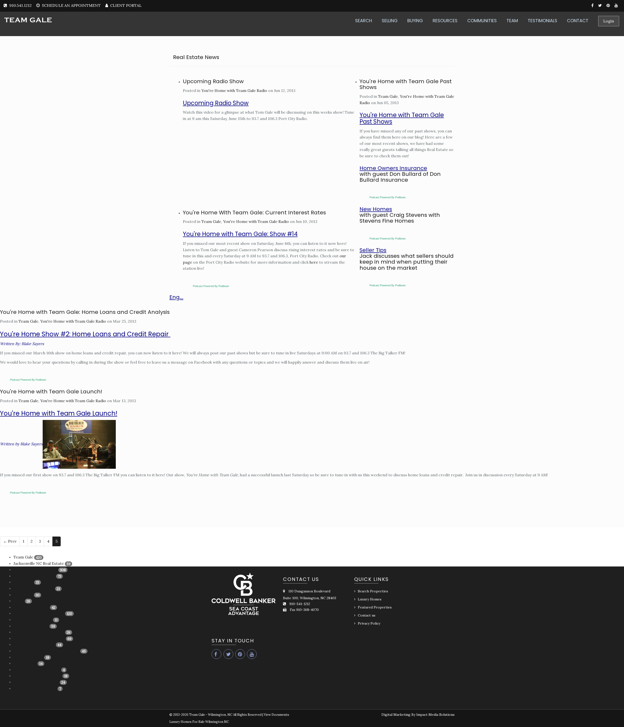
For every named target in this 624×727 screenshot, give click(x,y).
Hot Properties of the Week (39, 638)
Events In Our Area (31, 607)
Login (608, 21)
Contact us (366, 615)
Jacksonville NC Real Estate (38, 563)
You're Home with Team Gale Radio (234, 90)
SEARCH (363, 21)
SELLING (390, 21)
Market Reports (28, 657)
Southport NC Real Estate (37, 675)
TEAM (512, 21)
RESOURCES (445, 21)
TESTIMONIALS (542, 21)
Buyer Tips (23, 581)
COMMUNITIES (482, 21)
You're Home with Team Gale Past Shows (406, 84)
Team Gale (211, 221)
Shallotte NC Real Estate (36, 681)
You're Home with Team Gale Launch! (51, 391)
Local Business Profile (33, 588)
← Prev (10, 541)
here (314, 262)
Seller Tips (23, 594)
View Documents (276, 715)
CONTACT (577, 21)
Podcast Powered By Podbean (211, 286)
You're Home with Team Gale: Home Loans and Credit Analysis (85, 312)
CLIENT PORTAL (125, 5)
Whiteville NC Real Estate (36, 669)
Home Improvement (32, 619)
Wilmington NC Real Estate (38, 613)
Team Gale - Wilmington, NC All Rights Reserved (225, 715)
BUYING (415, 21)
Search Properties (373, 591)
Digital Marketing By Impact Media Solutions (418, 714)
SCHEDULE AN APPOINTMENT (71, 5)
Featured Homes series (35, 569)
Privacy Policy (369, 623)
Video (18, 600)
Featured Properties (375, 607)
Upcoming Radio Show (213, 81)
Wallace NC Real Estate (35, 688)
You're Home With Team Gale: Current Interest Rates (254, 212)
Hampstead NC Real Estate (38, 631)
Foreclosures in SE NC (34, 575)
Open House (25, 663)
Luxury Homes (369, 599)
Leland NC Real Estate (34, 644)
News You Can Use (31, 625)
